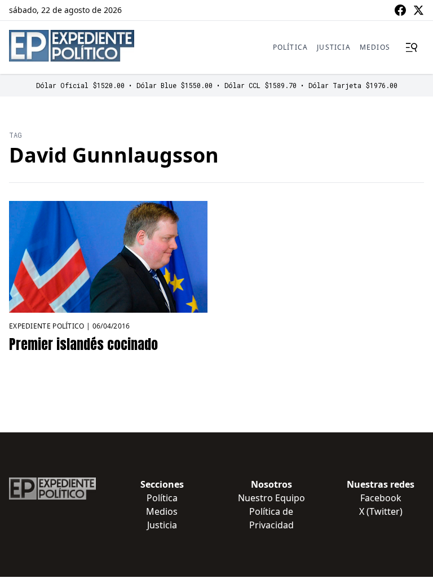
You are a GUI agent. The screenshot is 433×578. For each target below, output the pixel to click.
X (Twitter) (381, 511)
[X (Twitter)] (418, 10)
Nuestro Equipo (271, 498)
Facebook (380, 498)
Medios (375, 47)
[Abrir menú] (411, 47)
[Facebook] (400, 10)
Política (290, 47)
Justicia (334, 47)
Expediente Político (47, 326)
